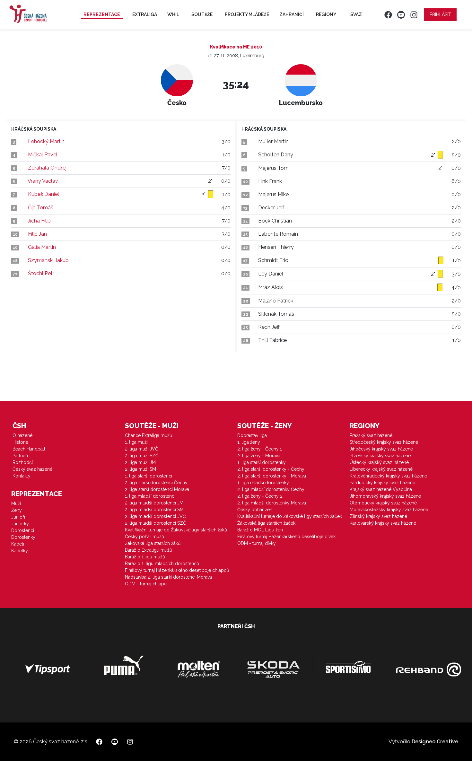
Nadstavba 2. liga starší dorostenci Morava (168, 577)
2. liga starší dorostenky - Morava (271, 475)
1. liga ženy (248, 442)
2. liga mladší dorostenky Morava (271, 502)
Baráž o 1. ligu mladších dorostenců (162, 563)
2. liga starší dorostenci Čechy (156, 482)
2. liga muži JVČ (141, 448)
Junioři (18, 517)
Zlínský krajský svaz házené (378, 516)
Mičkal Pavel (42, 155)
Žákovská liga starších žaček (266, 523)
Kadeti (17, 544)
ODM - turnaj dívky (256, 543)
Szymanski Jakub (48, 260)
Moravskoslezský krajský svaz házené (389, 509)
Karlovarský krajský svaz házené (383, 523)
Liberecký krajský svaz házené (381, 469)
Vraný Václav (43, 181)
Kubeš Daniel (43, 194)
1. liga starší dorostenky (261, 462)
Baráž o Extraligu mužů (148, 550)
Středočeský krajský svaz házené (384, 442)
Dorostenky (23, 537)
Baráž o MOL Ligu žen (260, 529)
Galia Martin (42, 247)
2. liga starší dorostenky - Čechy (270, 469)
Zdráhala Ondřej (47, 168)
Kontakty (22, 475)
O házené (22, 435)
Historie (20, 442)
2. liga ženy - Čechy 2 (260, 496)
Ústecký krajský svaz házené (379, 462)
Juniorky (20, 523)
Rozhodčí (23, 462)
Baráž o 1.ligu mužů (145, 556)
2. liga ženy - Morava (258, 455)
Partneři (20, 455)
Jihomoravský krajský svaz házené (385, 496)
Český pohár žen (254, 509)
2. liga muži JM (140, 462)
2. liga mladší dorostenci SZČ (155, 523)
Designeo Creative (435, 742)
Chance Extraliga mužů (148, 435)
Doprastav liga (252, 435)
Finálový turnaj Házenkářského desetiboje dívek (286, 536)
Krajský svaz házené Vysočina (381, 489)
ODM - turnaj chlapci (146, 583)
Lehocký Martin (46, 141)
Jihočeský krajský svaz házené (381, 448)
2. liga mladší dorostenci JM (154, 502)
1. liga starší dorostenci (148, 475)
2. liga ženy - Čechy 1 (259, 448)
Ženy (16, 510)
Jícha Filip (39, 221)
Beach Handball (29, 448)
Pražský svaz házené (371, 435)
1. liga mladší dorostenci (150, 496)
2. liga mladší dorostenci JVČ (155, 516)
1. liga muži (136, 442)
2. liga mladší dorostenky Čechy (270, 489)
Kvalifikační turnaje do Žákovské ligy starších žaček (289, 516)
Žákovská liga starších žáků (152, 543)
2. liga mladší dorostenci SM (154, 509)
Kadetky (19, 550)
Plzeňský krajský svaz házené (380, 455)
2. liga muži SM (140, 469)
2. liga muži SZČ (142, 455)
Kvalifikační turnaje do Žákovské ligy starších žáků (176, 529)
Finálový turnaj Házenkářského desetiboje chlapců (177, 570)
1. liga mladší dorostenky (263, 482)
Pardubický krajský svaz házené (382, 482)
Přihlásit (440, 14)
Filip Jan (37, 234)
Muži (16, 503)
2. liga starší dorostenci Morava (157, 489)
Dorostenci (22, 530)
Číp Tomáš (40, 208)
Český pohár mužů (144, 536)
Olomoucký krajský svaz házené (383, 502)
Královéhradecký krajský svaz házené (388, 475)
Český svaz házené (32, 469)
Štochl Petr (41, 273)
